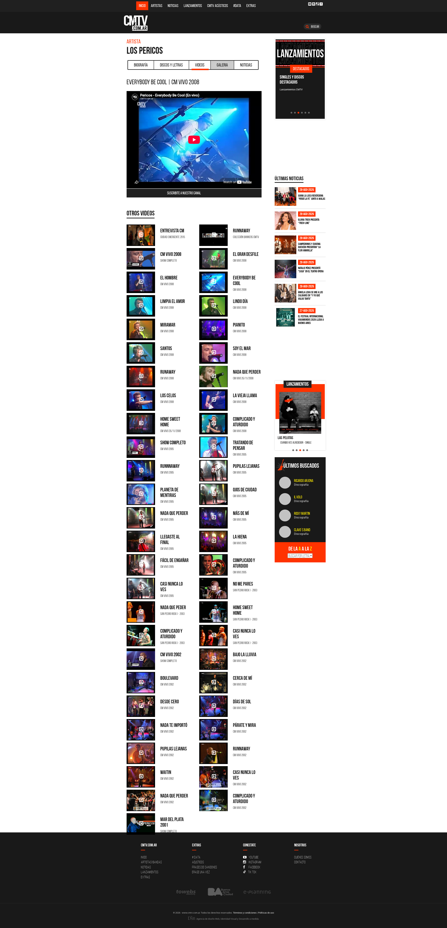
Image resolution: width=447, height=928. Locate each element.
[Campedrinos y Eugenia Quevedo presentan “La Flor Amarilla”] (285, 244)
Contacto (300, 862)
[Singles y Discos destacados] (300, 53)
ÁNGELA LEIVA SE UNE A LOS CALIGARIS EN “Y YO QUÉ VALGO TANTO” (310, 295)
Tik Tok (252, 872)
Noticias (173, 5)
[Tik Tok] (317, 3)
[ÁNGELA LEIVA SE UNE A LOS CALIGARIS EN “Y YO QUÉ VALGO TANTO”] (285, 293)
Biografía (141, 64)
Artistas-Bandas (151, 862)
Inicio (142, 5)
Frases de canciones (204, 867)
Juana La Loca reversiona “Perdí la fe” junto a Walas (311, 197)
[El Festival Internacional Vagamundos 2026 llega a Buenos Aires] (285, 317)
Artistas (156, 5)
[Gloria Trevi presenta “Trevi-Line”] (285, 220)
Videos (199, 64)
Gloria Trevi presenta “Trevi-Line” (308, 221)
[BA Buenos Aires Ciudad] (220, 892)
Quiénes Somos (303, 857)
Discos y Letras (171, 64)
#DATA (237, 5)
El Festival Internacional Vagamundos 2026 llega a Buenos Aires (311, 319)
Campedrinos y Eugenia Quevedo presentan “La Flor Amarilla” (309, 247)
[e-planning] (257, 892)
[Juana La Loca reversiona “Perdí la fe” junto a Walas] (285, 196)
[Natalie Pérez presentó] (285, 269)
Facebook (254, 867)
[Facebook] (321, 4)
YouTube (253, 857)
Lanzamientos (193, 5)
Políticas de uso (266, 912)
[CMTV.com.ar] (138, 23)
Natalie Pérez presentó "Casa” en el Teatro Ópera (311, 269)
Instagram (255, 862)
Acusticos (198, 862)
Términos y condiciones (245, 912)
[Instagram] (313, 4)
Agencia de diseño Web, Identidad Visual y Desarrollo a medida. (227, 918)
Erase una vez (201, 872)
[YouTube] (309, 4)
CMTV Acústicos (217, 5)
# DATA (196, 857)
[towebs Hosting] (186, 892)
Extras (251, 5)
